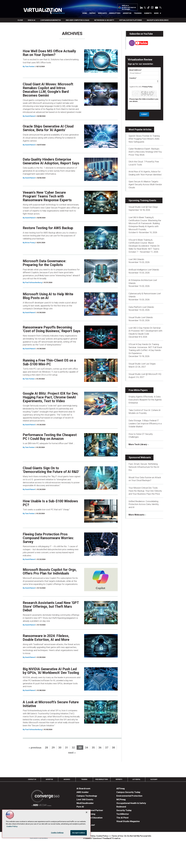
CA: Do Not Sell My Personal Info (137, 836)
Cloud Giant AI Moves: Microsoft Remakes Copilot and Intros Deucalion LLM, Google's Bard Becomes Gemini (48, 89)
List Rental (136, 779)
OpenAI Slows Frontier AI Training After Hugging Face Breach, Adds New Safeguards (144, 139)
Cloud (20, 20)
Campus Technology (87, 796)
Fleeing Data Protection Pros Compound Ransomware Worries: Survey (48, 538)
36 (99, 747)
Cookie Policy (102, 836)
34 (86, 747)
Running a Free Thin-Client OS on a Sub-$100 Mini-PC (49, 362)
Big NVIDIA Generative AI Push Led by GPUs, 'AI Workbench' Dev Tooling (51, 671)
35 (93, 747)
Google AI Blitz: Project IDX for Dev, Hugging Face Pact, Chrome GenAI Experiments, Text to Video (50, 397)
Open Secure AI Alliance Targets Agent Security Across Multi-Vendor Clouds (145, 184)
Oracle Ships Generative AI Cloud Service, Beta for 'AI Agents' (48, 128)
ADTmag (120, 788)
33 (79, 747)
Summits (147, 13)
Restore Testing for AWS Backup (48, 228)
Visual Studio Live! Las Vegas (142, 363)
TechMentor (122, 814)
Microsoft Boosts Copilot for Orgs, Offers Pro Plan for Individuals (50, 572)
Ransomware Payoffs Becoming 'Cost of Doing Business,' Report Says (51, 329)
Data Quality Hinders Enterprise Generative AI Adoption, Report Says (51, 161)
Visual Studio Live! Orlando (141, 317)
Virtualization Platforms (130, 20)
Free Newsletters (101, 779)
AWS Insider (83, 792)
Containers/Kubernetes (50, 20)
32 (73, 747)
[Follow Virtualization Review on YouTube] (156, 8)
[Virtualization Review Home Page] (44, 11)
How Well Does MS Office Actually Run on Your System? (49, 53)
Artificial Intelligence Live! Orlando (144, 269)
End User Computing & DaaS (77, 20)
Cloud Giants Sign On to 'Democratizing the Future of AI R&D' (51, 470)
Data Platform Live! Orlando (141, 307)
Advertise (127, 13)
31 (66, 747)
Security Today (124, 810)
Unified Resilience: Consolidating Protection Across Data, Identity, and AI (144, 504)
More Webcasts (136, 514)
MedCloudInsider (85, 803)
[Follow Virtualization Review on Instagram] (152, 8)
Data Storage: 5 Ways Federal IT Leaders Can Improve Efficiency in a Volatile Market (145, 423)
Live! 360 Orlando (136, 259)
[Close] (86, 812)
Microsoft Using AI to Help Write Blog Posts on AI (48, 296)
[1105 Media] (41, 805)
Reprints (119, 779)
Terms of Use (117, 836)
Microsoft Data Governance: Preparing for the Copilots (44, 263)
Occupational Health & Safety (131, 803)
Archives (67, 779)
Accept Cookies (78, 833)
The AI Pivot (122, 817)
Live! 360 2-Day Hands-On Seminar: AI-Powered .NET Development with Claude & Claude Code (145, 331)
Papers (92, 13)
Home (84, 13)
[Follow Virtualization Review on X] (145, 8)
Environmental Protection (129, 796)
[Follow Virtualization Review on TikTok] (148, 8)
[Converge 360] (45, 796)
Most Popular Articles (140, 129)
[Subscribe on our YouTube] (137, 45)
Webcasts (102, 13)
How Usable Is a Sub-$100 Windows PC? (50, 503)
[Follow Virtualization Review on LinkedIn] (141, 8)
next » (72, 752)
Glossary (153, 779)
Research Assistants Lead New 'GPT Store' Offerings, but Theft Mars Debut (51, 606)
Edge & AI (31, 20)
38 (113, 747)
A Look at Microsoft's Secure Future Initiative (51, 704)
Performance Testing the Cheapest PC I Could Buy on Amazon (50, 437)
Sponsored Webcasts (140, 457)
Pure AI (80, 806)
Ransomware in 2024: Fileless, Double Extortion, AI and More (46, 638)
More (156, 13)
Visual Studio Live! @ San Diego (143, 207)
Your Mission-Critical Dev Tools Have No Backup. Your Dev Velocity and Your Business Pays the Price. (145, 491)
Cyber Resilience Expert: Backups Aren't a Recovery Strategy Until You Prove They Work (145, 151)
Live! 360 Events (85, 799)
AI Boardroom (83, 788)
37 (106, 747)
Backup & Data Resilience (157, 20)
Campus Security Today (128, 792)
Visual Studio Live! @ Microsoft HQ (145, 374)
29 (53, 747)
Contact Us (32, 779)
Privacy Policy (147, 87)
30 (59, 747)
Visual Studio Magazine (128, 821)
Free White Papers (138, 390)
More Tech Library (138, 444)
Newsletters (114, 13)
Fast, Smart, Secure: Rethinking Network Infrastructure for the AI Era (144, 467)
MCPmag (121, 799)
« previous (35, 747)
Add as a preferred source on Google (129, 7)
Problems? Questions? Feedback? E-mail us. (102, 838)
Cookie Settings (57, 833)
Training (138, 13)
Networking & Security (104, 20)
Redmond (121, 806)
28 (46, 747)
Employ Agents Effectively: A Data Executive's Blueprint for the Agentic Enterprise (145, 399)
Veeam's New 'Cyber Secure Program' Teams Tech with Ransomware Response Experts (47, 196)
